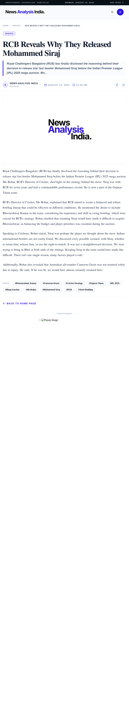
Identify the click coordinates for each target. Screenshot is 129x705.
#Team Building (85, 290)
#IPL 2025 (114, 283)
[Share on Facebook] (117, 85)
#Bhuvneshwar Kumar (25, 283)
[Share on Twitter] (123, 85)
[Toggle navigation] (120, 12)
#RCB (69, 290)
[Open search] (112, 12)
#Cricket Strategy (74, 283)
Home (6, 26)
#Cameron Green (51, 283)
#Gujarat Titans (96, 283)
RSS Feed (115, 3)
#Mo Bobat (31, 290)
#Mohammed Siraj (51, 290)
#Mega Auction (12, 290)
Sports (17, 26)
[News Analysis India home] (25, 12)
